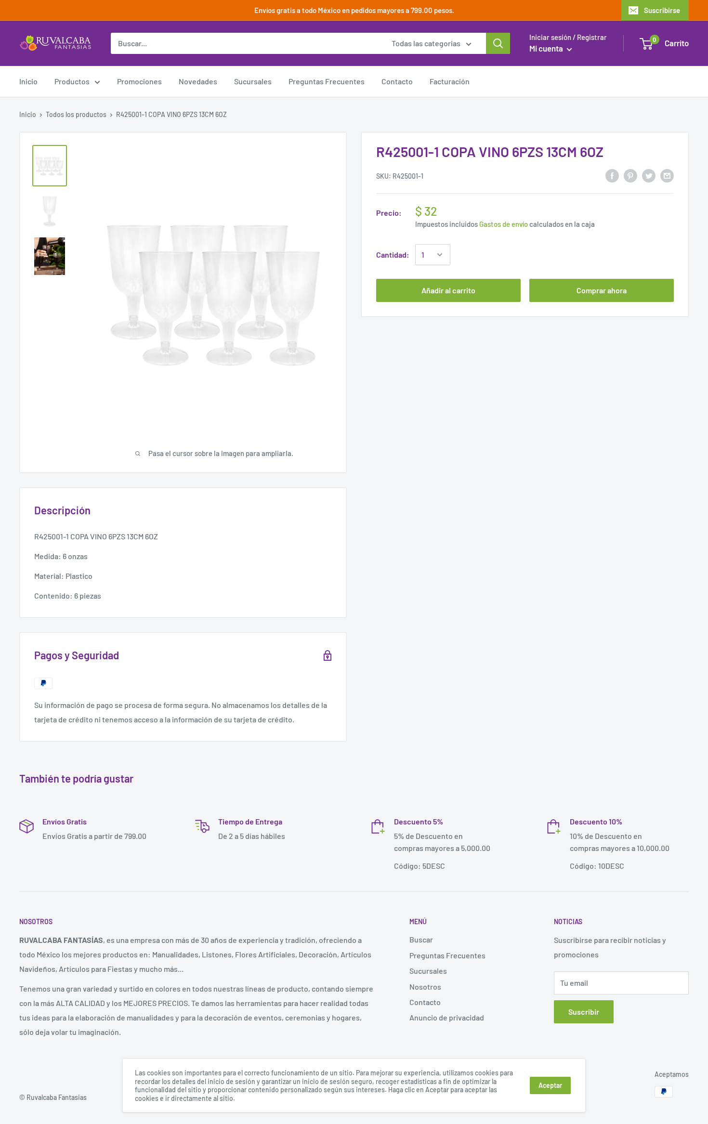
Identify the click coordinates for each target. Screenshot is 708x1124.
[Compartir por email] (667, 175)
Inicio (28, 81)
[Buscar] (498, 43)
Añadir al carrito (448, 290)
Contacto (397, 81)
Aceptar (550, 1085)
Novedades (198, 81)
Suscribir (583, 1011)
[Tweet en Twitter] (649, 175)
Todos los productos (76, 114)
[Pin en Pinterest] (630, 175)
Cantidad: (392, 254)
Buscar (421, 939)
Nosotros (425, 986)
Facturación (450, 81)
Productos (72, 81)
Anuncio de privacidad (446, 1017)
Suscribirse (662, 10)
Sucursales (253, 81)
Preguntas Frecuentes (326, 81)
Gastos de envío (503, 224)
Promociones (139, 81)
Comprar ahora (602, 290)
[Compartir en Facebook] (612, 175)
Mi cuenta (546, 48)
